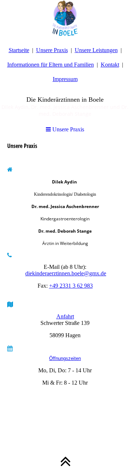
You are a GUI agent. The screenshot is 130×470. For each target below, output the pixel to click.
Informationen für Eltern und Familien (50, 65)
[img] (65, 18)
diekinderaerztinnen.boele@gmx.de (65, 273)
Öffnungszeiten (65, 358)
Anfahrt (65, 316)
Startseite (19, 50)
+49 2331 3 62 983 (71, 286)
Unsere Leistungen (96, 50)
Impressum (65, 79)
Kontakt (110, 65)
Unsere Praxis (52, 50)
